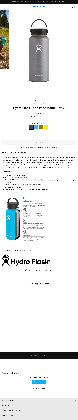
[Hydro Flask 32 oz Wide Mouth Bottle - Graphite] (3, 340)
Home (36, 104)
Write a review (39, 382)
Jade (41, 104)
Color (39, 123)
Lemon (46, 127)
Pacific (36, 127)
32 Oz (39, 135)
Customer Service (11, 410)
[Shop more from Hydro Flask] (39, 260)
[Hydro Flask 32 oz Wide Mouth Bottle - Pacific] (5, 340)
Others (5, 405)
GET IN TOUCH (8, 415)
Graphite (31, 127)
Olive (41, 127)
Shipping (32, 116)
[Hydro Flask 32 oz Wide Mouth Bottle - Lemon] (10, 340)
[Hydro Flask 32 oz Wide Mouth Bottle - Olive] (7, 340)
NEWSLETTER (8, 400)
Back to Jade (40, 355)
